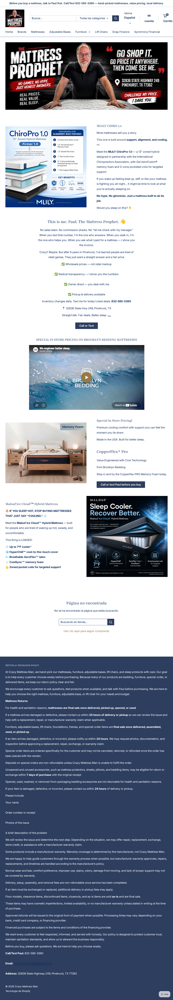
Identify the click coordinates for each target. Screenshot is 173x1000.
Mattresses (38, 31)
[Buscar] (115, 18)
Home (9, 31)
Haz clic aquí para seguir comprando (86, 631)
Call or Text (86, 325)
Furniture (81, 31)
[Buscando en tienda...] (110, 622)
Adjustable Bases (60, 31)
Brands (22, 31)
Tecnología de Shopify (17, 991)
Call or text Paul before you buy (121, 484)
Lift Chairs (101, 31)
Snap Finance (120, 31)
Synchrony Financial (147, 31)
